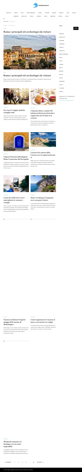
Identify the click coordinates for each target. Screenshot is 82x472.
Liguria (40, 13)
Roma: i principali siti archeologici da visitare (27, 31)
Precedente (8, 462)
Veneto (16, 13)
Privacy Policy (62, 100)
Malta (67, 16)
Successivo (39, 462)
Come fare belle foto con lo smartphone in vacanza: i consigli (14, 200)
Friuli (22, 13)
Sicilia (45, 16)
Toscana (47, 13)
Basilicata (24, 16)
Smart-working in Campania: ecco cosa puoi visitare (42, 198)
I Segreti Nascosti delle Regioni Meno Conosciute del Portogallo (16, 158)
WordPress (30, 470)
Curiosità (8, 13)
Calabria (38, 16)
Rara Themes (19, 470)
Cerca (60, 26)
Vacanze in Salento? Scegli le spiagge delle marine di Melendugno (14, 322)
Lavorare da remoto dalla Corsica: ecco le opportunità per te (43, 155)
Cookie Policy (70, 100)
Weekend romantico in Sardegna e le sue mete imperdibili (13, 444)
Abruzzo (61, 13)
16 (34, 462)
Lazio (68, 13)
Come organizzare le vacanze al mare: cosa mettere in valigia (43, 320)
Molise (74, 13)
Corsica (60, 16)
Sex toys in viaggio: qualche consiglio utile (14, 111)
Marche (54, 13)
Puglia (31, 16)
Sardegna (52, 16)
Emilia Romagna (31, 13)
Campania (15, 16)
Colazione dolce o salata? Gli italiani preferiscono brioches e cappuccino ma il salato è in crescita (43, 114)
